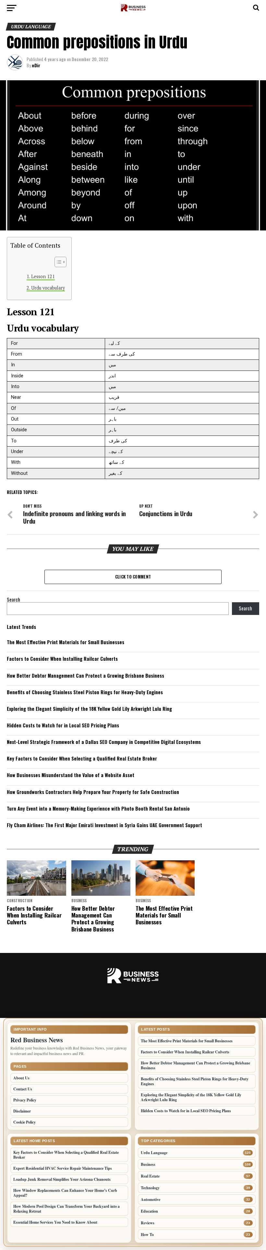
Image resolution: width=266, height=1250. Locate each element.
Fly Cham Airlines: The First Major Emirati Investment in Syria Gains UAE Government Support (104, 825)
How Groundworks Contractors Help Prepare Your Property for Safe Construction (93, 791)
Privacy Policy (24, 1100)
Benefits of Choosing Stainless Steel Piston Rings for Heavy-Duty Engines (85, 692)
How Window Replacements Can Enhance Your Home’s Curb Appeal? (65, 1193)
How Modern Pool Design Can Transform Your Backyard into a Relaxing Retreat (66, 1209)
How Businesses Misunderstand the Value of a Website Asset (70, 775)
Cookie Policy (24, 1122)
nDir (36, 65)
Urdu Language (154, 1152)
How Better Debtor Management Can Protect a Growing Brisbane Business (85, 675)
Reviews (147, 1222)
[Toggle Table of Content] (57, 261)
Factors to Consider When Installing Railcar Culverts (62, 658)
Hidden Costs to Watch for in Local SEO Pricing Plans (63, 725)
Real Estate (150, 1176)
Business (148, 1164)
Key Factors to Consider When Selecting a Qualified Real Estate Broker (82, 758)
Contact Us (22, 1089)
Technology (150, 1187)
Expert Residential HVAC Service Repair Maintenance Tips (62, 1168)
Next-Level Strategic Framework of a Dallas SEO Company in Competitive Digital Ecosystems (104, 741)
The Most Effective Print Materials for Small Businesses (65, 642)
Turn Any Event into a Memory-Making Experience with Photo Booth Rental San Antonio (98, 808)
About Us (21, 1078)
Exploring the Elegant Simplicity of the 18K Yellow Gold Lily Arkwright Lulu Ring (89, 708)
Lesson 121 (43, 276)
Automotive (150, 1199)
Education (149, 1211)
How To (147, 1234)
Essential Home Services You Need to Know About (55, 1222)
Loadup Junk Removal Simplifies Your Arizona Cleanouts (62, 1179)
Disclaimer (22, 1111)
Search (13, 599)
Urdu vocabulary (48, 288)
